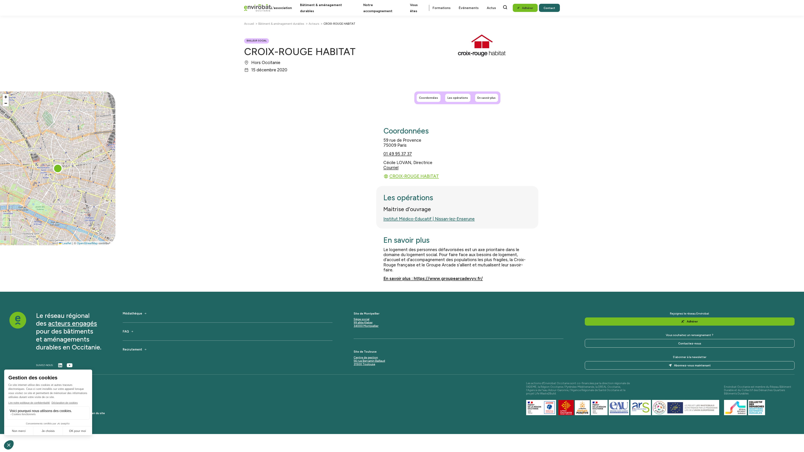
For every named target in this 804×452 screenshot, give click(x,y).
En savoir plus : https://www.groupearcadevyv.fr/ (433, 278)
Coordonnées (428, 97)
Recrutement (132, 349)
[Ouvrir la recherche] (505, 7)
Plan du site (97, 413)
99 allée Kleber (363, 322)
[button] (58, 168)
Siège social (361, 319)
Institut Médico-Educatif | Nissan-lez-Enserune (429, 218)
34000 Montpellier (366, 325)
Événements (469, 8)
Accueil (249, 23)
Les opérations (457, 97)
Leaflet (66, 243)
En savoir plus (486, 97)
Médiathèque (132, 313)
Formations (442, 8)
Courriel (390, 167)
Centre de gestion (366, 357)
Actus (491, 8)
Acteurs (314, 23)
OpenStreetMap (87, 243)
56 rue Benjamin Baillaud (369, 360)
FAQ (126, 331)
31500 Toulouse (364, 364)
